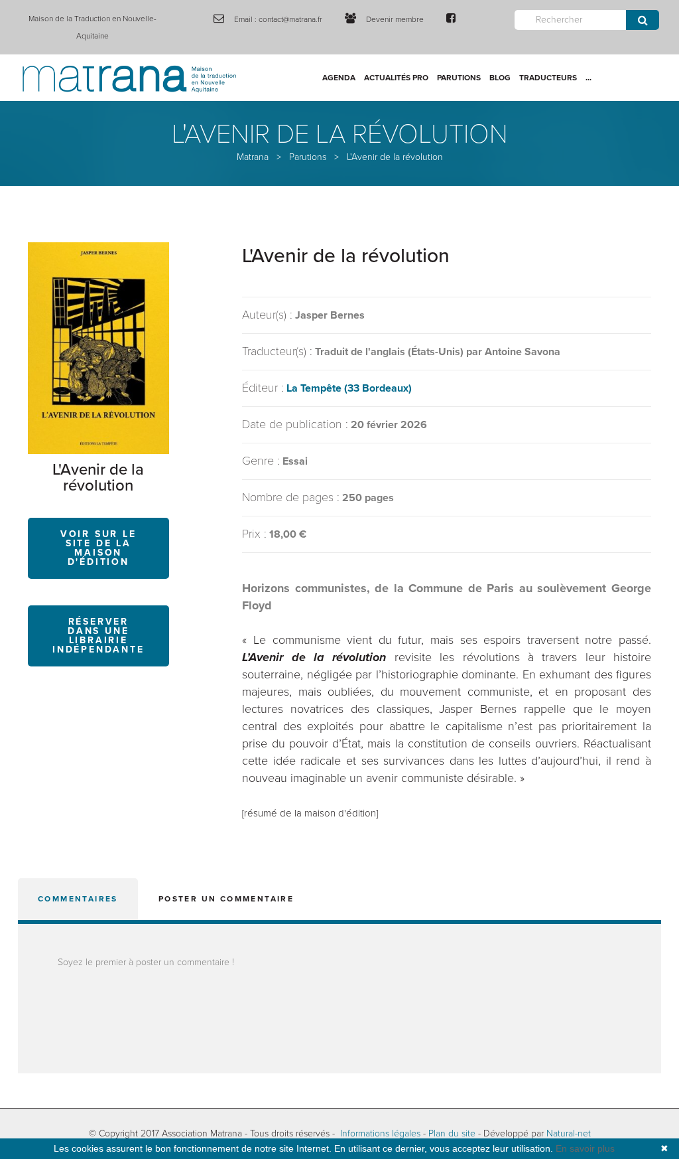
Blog (500, 77)
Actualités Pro (396, 77)
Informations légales (380, 1133)
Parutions (459, 77)
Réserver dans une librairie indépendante (98, 635)
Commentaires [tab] (78, 898)
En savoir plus (585, 1148)
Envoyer (642, 20)
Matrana (253, 157)
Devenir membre (395, 19)
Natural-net (568, 1133)
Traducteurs (548, 77)
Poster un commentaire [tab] (226, 898)
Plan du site (451, 1133)
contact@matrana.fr (290, 19)
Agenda (338, 77)
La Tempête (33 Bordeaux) (349, 388)
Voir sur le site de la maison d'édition (98, 548)
